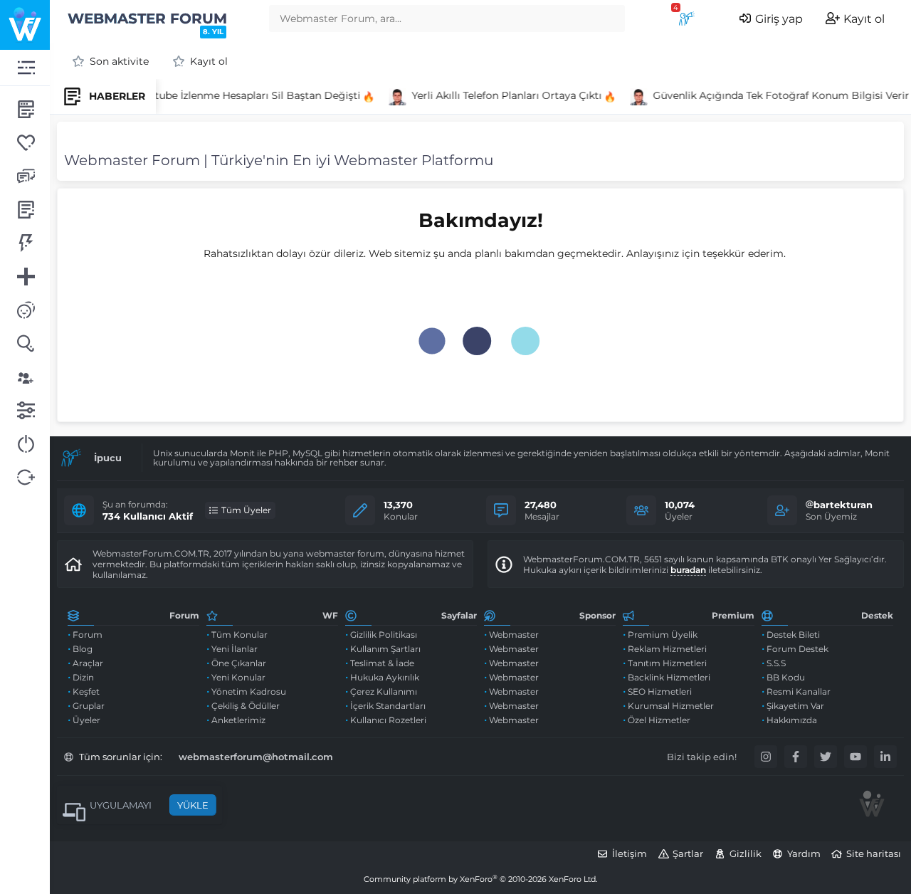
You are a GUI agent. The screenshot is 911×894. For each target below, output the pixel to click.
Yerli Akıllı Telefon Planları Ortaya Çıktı (501, 95)
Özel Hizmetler (659, 720)
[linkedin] (885, 756)
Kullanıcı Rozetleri (388, 720)
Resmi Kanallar (799, 691)
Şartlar (688, 853)
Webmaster (514, 634)
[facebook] (795, 756)
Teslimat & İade (382, 663)
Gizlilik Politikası (383, 634)
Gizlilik (746, 853)
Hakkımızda (792, 720)
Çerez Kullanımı (383, 691)
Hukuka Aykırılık (384, 677)
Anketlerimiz (238, 720)
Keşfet (86, 691)
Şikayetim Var (795, 705)
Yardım (804, 853)
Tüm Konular (239, 634)
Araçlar (88, 663)
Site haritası (873, 853)
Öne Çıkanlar (238, 663)
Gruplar (89, 705)
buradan (688, 569)
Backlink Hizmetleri (669, 677)
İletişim (629, 853)
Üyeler (86, 720)
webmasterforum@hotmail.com (256, 757)
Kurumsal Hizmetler (671, 705)
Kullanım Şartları (385, 648)
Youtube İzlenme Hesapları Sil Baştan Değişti (243, 95)
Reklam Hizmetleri (667, 648)
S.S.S (776, 663)
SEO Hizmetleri (660, 691)
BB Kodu (786, 677)
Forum (87, 634)
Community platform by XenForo (480, 879)
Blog (83, 648)
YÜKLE (193, 805)
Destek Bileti (793, 634)
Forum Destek (797, 648)
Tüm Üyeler (246, 510)
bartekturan (843, 504)
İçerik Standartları (388, 705)
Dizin (83, 677)
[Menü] (25, 68)
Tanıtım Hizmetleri (667, 663)
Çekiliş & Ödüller (245, 705)
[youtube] (855, 756)
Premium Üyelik (662, 634)
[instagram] (765, 756)
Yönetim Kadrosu (248, 691)
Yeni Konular (238, 677)
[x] (825, 756)
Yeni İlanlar (234, 648)
